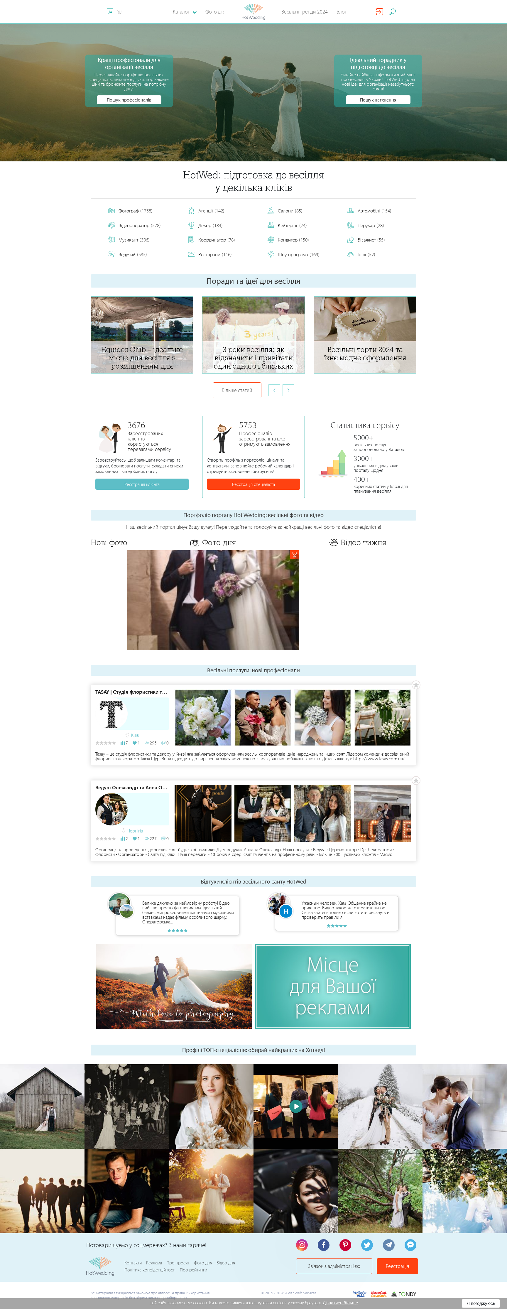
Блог (342, 11)
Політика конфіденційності (149, 1270)
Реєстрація (397, 1266)
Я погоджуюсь (481, 1303)
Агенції (211, 210)
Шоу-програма (299, 254)
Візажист (371, 240)
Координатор (216, 240)
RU (118, 12)
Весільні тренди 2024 (304, 11)
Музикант (134, 240)
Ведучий (133, 254)
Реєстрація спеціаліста (253, 484)
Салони (290, 210)
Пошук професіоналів (129, 100)
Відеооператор (140, 225)
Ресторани (215, 254)
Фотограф (136, 210)
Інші (366, 254)
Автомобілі (374, 210)
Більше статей (237, 390)
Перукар (371, 225)
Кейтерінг (292, 225)
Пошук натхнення (378, 100)
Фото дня (215, 11)
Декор (210, 225)
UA (109, 12)
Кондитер (293, 240)
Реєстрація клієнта (142, 484)
